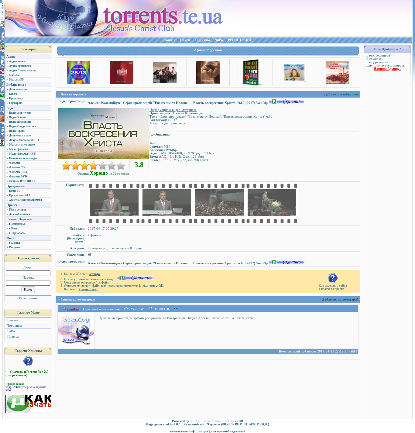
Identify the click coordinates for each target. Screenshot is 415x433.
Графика (14, 242)
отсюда (94, 274)
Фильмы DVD (18, 176)
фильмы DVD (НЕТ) (22, 181)
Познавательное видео (23, 158)
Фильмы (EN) (17, 167)
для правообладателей (228, 431)
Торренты (14, 325)
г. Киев (13, 228)
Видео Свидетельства (22, 126)
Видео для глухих (20, 112)
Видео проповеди (20, 121)
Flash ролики (17, 209)
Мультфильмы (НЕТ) (22, 153)
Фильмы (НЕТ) (18, 172)
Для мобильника (19, 214)
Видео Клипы (17, 117)
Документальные (20, 135)
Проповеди (16, 98)
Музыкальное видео (22, 144)
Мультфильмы (18, 149)
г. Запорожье (17, 223)
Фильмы (14, 162)
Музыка (14, 75)
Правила (12, 336)
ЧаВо (10, 331)
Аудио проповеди (20, 65)
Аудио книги (17, 61)
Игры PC (15, 190)
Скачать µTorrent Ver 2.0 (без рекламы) (27, 373)
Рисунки (14, 247)
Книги (13, 93)
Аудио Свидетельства (22, 70)
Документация (18, 89)
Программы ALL (20, 195)
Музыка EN (16, 79)
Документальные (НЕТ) (24, 140)
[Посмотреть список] (75, 240)
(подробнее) (88, 289)
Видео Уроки (17, 130)
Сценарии (15, 103)
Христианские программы (25, 199)
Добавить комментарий (340, 299)
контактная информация (189, 431)
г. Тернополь (17, 233)
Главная (12, 320)
